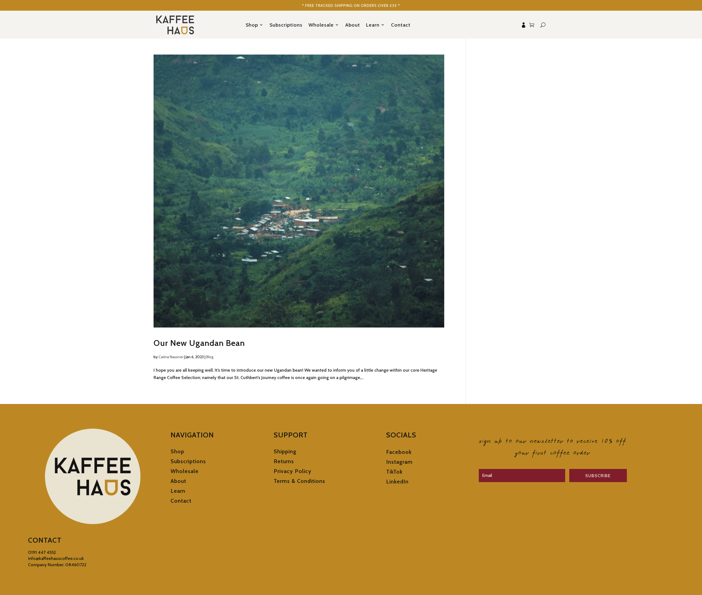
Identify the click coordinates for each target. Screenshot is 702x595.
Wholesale (321, 25)
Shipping (285, 451)
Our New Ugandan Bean (199, 343)
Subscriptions (286, 25)
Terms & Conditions (299, 481)
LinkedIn (397, 481)
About (352, 25)
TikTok (394, 471)
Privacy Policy (293, 471)
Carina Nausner (170, 356)
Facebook (399, 452)
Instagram (399, 462)
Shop (252, 25)
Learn (373, 25)
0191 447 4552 (42, 552)
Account (523, 24)
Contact (401, 25)
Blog (209, 356)
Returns (284, 461)
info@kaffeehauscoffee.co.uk (56, 558)
